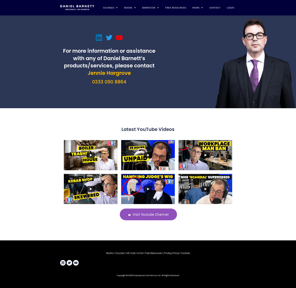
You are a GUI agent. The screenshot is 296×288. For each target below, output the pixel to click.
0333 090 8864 (109, 82)
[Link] (99, 37)
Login (230, 7)
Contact (215, 7)
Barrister (148, 7)
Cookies (185, 253)
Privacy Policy (171, 253)
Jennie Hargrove (109, 73)
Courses (108, 7)
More (195, 7)
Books (128, 7)
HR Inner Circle (134, 253)
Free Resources (175, 7)
